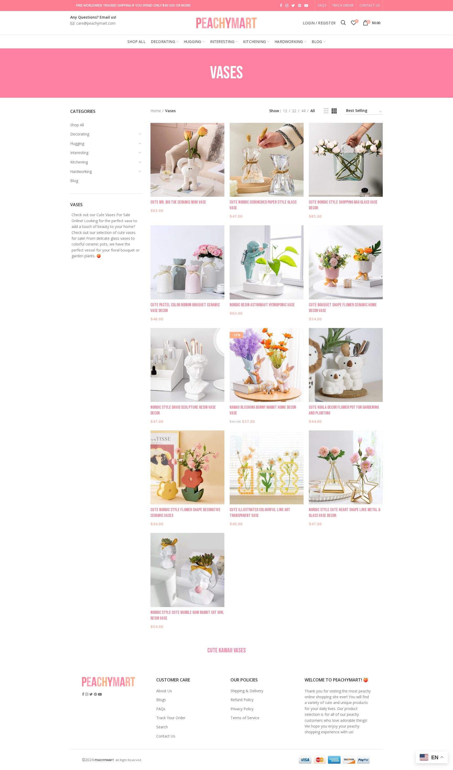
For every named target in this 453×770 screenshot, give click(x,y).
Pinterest (299, 5)
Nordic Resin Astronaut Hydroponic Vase (262, 305)
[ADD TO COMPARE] (220, 143)
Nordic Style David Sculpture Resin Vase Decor (183, 410)
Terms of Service (244, 717)
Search (162, 726)
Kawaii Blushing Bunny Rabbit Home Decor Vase (263, 410)
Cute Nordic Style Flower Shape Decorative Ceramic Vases (185, 512)
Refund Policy (242, 699)
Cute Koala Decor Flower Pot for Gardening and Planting (344, 410)
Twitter (293, 5)
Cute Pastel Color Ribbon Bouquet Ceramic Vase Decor (185, 307)
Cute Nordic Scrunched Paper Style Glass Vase (263, 205)
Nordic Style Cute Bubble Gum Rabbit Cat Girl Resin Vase (187, 615)
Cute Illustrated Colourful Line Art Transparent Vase (260, 512)
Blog (74, 180)
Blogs (161, 699)
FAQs (160, 708)
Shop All (77, 124)
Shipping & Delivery (246, 690)
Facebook (281, 5)
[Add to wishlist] (220, 131)
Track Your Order (170, 717)
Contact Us (369, 5)
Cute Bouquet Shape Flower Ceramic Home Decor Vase (343, 307)
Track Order (342, 5)
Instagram (287, 5)
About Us (164, 690)
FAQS (322, 5)
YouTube (306, 5)
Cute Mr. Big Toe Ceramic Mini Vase (178, 202)
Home (155, 110)
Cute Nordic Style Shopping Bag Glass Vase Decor (343, 205)
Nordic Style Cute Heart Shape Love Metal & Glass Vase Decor (344, 512)
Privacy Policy (242, 708)
